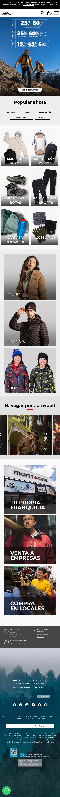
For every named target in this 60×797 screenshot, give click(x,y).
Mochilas (42, 118)
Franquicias (41, 688)
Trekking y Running (47, 742)
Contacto (39, 684)
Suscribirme (43, 696)
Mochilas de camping (20, 735)
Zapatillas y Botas (46, 112)
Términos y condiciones (12, 716)
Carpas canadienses (39, 733)
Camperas (11, 112)
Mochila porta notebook (38, 735)
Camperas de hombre (45, 738)
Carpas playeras (16, 733)
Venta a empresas (21, 688)
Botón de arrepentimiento (18, 726)
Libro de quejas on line (42, 726)
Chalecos (15, 742)
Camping (51, 733)
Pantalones (24, 740)
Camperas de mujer (11, 740)
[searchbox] (42, 13)
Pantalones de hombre (38, 740)
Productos (18, 680)
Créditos (26, 716)
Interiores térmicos (21, 118)
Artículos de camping (20, 738)
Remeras (30, 742)
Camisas (23, 742)
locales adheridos (30, 2)
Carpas (7, 733)
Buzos (27, 112)
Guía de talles (22, 684)
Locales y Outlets (38, 680)
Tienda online (28, 5)
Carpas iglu (27, 733)
